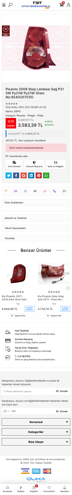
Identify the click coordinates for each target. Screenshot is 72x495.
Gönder (64, 391)
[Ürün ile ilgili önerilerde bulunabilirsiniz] (65, 191)
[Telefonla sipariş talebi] (55, 191)
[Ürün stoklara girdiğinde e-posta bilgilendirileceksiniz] (46, 191)
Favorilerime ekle (18, 156)
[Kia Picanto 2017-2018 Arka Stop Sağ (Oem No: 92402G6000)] (18, 273)
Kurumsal (36, 422)
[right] (68, 288)
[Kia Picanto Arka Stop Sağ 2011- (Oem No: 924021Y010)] (54, 273)
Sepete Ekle (19, 315)
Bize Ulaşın (36, 442)
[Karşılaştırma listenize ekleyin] (36, 191)
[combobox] (6, 411)
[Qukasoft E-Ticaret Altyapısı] (36, 480)
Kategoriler (36, 432)
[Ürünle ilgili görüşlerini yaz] (26, 191)
